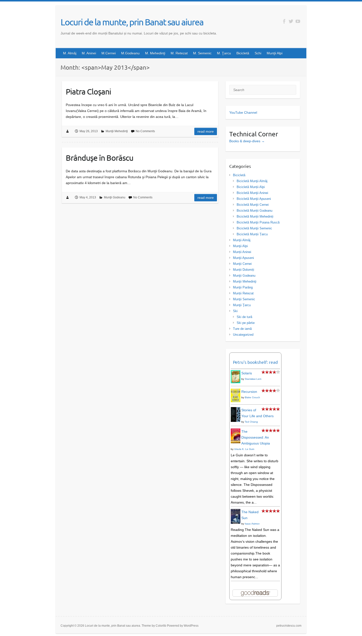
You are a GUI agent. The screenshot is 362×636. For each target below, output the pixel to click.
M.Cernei (108, 53)
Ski (235, 311)
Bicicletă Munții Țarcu (252, 234)
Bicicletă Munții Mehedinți (255, 216)
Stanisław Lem (253, 379)
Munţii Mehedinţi (117, 131)
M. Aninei (89, 53)
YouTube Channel (243, 112)
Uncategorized (243, 334)
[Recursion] (235, 392)
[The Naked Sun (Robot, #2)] (235, 512)
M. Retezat (179, 53)
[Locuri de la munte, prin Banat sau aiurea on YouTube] (298, 21)
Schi (258, 53)
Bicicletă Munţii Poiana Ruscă (258, 222)
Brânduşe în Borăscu (99, 157)
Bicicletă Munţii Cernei (253, 205)
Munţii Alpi (274, 53)
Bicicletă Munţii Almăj (252, 181)
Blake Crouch (252, 397)
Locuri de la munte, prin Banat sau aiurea (132, 22)
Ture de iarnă (242, 329)
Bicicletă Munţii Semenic (254, 228)
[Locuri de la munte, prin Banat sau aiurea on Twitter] (291, 21)
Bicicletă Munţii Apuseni (254, 199)
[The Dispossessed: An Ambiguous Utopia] (235, 431)
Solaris (246, 373)
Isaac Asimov (252, 523)
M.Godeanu (130, 53)
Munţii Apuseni (243, 258)
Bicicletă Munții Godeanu (254, 210)
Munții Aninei (242, 252)
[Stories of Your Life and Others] (235, 410)
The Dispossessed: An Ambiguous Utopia (255, 437)
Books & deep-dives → (247, 141)
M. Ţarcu (224, 53)
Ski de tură (244, 317)
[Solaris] (235, 373)
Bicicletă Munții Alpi (251, 187)
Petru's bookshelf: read (255, 362)
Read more (205, 131)
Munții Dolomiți (243, 269)
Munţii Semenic (244, 299)
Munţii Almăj (241, 240)
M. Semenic (202, 53)
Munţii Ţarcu (242, 305)
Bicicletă (242, 53)
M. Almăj (69, 53)
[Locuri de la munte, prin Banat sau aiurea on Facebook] (284, 21)
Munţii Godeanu (114, 197)
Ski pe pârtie (246, 323)
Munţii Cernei (242, 264)
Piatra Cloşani (88, 91)
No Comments (145, 131)
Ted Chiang (251, 421)
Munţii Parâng (243, 287)
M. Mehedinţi (155, 53)
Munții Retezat (243, 293)
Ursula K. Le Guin (244, 449)
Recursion (249, 392)
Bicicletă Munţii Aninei (252, 193)
